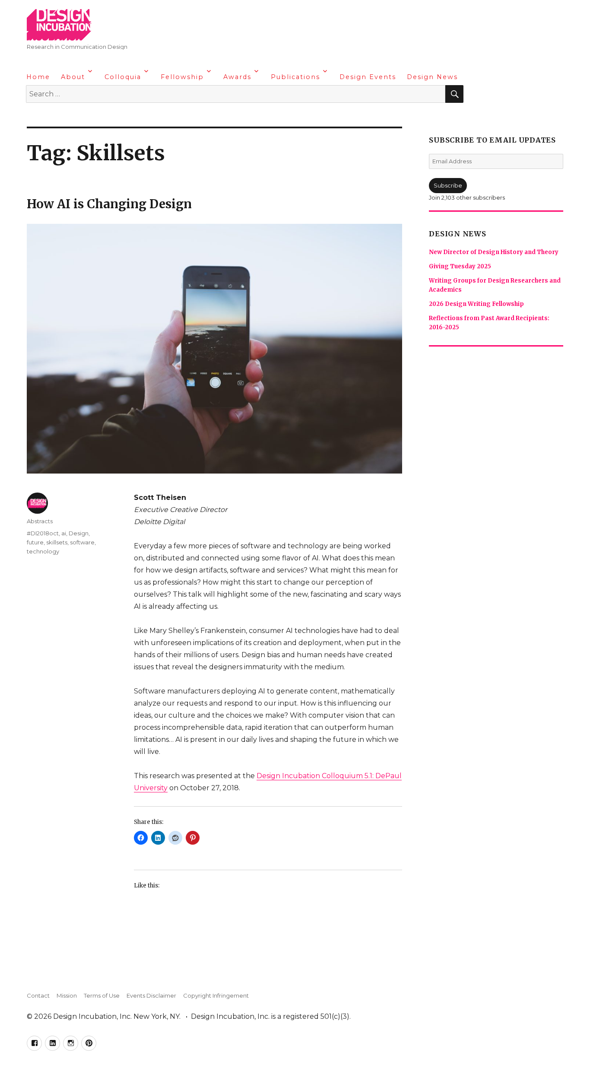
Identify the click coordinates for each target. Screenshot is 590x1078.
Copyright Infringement (216, 995)
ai (63, 533)
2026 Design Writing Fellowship (476, 304)
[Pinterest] (84, 117)
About (73, 77)
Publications (295, 77)
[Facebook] (34, 117)
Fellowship (182, 77)
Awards (237, 77)
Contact (38, 995)
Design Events (367, 77)
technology (43, 551)
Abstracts (40, 521)
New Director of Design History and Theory (493, 252)
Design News (432, 77)
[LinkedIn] (50, 117)
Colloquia (123, 77)
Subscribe (448, 185)
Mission (67, 995)
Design (79, 533)
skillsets (56, 542)
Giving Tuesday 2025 (460, 266)
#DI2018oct (43, 533)
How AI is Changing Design (109, 204)
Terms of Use (102, 995)
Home (38, 77)
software (82, 542)
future (35, 542)
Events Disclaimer (151, 995)
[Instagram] (67, 117)
